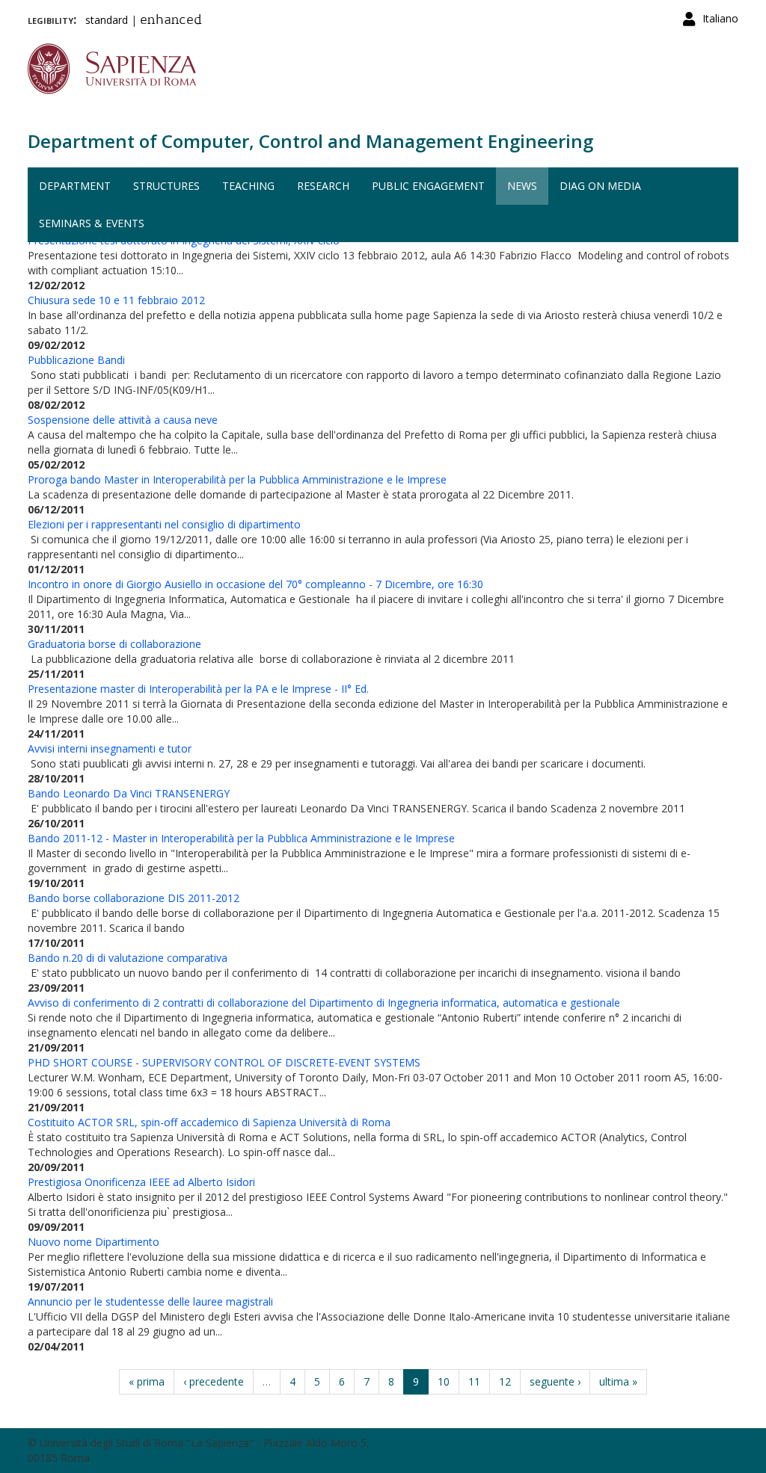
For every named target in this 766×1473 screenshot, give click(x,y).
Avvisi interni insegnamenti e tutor (110, 748)
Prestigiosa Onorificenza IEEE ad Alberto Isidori (141, 1182)
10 (444, 1381)
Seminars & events (91, 223)
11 (474, 1381)
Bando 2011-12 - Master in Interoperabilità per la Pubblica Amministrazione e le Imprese (241, 838)
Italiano (720, 18)
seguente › (555, 1381)
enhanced (171, 21)
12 (505, 1381)
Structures (166, 186)
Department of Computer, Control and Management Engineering (310, 141)
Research (323, 186)
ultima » (618, 1381)
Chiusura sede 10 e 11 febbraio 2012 (116, 300)
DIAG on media (600, 186)
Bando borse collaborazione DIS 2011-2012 (133, 898)
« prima (147, 1381)
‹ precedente (213, 1381)
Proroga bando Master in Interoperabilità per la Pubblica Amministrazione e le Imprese (237, 479)
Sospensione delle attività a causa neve (123, 420)
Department (75, 186)
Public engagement (428, 186)
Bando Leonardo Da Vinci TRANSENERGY (129, 793)
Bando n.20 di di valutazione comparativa (127, 958)
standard (106, 20)
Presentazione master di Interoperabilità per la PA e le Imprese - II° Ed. (198, 689)
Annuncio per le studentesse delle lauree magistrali (150, 1301)
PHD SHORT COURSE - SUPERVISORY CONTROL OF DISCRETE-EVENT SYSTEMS (224, 1062)
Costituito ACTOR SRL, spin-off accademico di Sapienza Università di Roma (209, 1122)
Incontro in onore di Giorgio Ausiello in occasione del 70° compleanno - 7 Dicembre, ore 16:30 (255, 584)
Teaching (248, 186)
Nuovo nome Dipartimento (93, 1242)
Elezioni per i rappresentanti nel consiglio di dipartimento (164, 524)
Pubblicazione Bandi (76, 360)
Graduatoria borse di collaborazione (114, 644)
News (522, 186)
